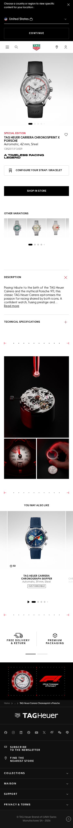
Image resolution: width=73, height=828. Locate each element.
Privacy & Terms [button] (17, 805)
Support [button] (10, 794)
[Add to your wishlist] (66, 134)
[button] (65, 47)
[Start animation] (28, 602)
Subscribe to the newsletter (25, 748)
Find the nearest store (22, 759)
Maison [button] (10, 784)
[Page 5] (44, 123)
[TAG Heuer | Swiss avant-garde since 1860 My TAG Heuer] (36, 715)
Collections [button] (14, 773)
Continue (49, 33)
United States (19, 19)
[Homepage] (36, 47)
